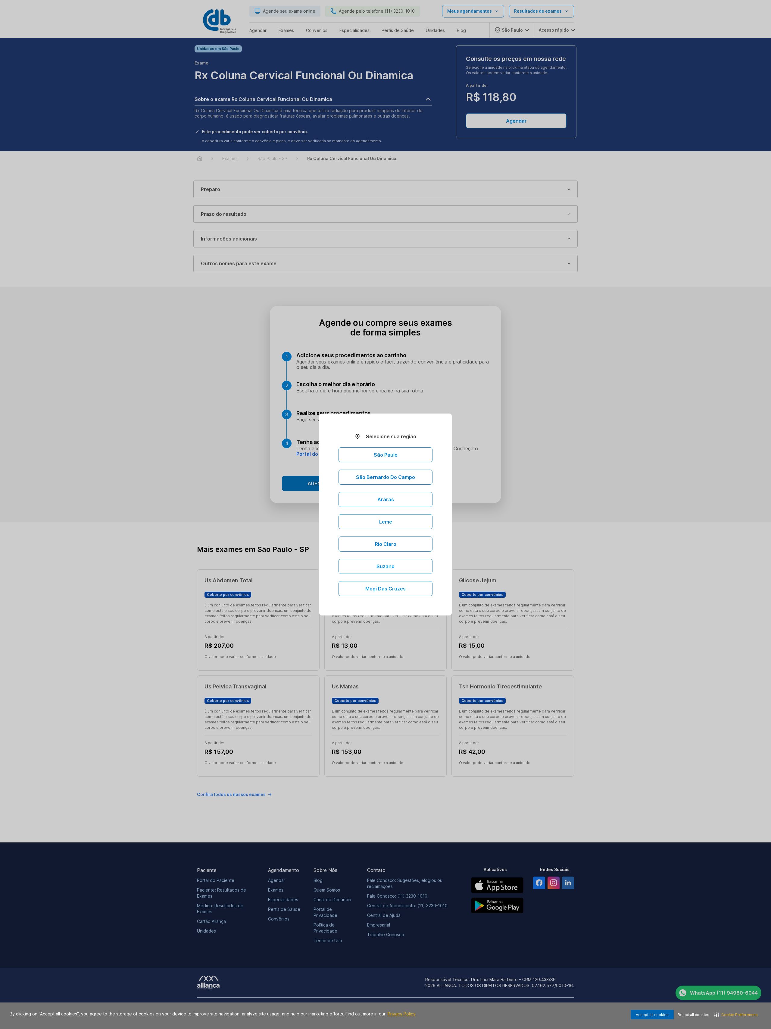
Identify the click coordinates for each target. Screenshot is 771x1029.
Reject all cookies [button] (693, 1014)
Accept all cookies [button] (652, 1014)
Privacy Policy (402, 1013)
